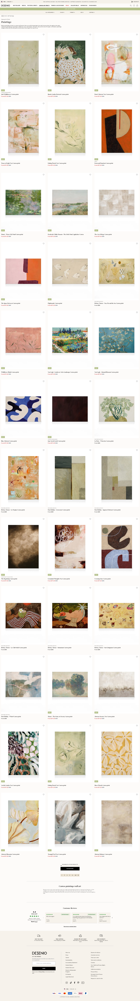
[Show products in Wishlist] (134, 5)
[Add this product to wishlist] (44, 34)
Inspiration (84, 5)
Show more (69, 868)
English (9, 1)
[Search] (130, 6)
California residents (96, 969)
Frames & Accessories (57, 5)
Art (7, 16)
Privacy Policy (42, 971)
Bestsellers (16, 5)
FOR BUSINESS (92, 5)
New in (24, 5)
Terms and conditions (96, 960)
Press (67, 955)
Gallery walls (75, 5)
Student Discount (70, 967)
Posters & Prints (32, 5)
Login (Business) (70, 976)
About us (68, 952)
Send (43, 968)
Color (61, 12)
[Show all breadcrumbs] (2, 16)
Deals (67, 5)
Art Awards (68, 974)
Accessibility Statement (71, 962)
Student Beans (69, 965)
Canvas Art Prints (44, 5)
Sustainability (69, 960)
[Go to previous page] (62, 875)
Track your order (95, 957)
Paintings (11, 16)
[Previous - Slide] (43, 918)
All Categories (49, 12)
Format (72, 12)
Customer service (95, 955)
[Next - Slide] (112, 918)
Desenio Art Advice (95, 952)
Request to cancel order (97, 978)
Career (67, 957)
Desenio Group (74, 997)
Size (81, 12)
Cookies (93, 962)
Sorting (91, 12)
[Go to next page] (78, 875)
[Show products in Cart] (137, 5)
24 (75, 875)
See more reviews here (70, 926)
